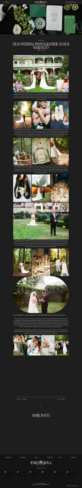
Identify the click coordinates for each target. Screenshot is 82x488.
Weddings (41, 40)
